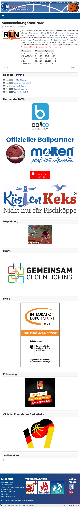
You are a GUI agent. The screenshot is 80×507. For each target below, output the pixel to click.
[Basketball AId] (31, 487)
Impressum (6, 500)
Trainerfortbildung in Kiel (22, 83)
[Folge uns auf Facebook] (71, 486)
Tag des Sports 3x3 (20, 92)
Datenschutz (31, 500)
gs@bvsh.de (10, 496)
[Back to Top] (76, 503)
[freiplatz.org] (40, 234)
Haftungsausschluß (18, 500)
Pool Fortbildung (19, 80)
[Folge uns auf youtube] (71, 491)
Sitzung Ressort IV (20, 89)
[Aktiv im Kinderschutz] (44, 487)
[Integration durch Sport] (40, 335)
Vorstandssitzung (19, 86)
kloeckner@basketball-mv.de (63, 35)
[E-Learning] (40, 392)
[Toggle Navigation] (3, 16)
